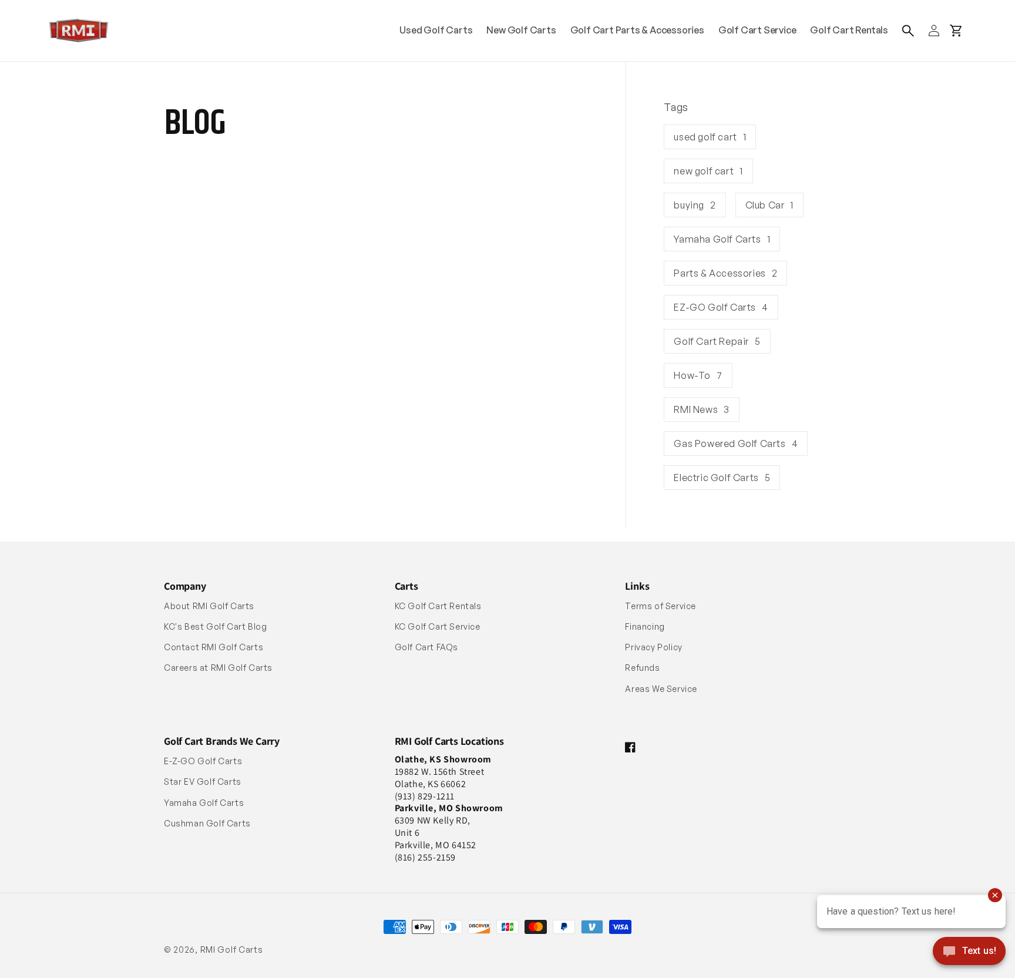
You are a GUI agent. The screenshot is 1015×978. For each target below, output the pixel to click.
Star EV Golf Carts (202, 782)
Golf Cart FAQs (426, 647)
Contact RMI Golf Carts (213, 647)
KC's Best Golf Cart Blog (215, 626)
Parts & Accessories (725, 273)
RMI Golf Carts (231, 950)
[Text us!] (969, 952)
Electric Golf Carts (722, 477)
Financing (644, 626)
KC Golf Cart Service (437, 626)
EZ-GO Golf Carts (721, 307)
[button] (908, 30)
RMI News (701, 409)
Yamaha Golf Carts (722, 239)
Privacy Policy (653, 647)
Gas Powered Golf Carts (736, 443)
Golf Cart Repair (717, 341)
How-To (698, 375)
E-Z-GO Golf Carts (203, 761)
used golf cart (710, 137)
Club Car (769, 205)
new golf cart (708, 171)
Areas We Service (661, 689)
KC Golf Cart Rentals (438, 606)
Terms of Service (660, 606)
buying (694, 205)
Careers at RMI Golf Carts (218, 668)
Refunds (642, 668)
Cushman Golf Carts (207, 823)
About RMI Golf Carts (209, 606)
